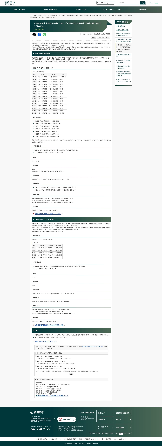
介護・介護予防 (61, 15)
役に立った (41, 358)
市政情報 (142, 9)
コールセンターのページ (103, 427)
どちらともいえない (52, 358)
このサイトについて (55, 439)
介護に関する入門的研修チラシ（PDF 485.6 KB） (49, 325)
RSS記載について (90, 439)
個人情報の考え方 (42, 439)
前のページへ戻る (96, 433)
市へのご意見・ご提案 (70, 439)
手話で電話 (66, 419)
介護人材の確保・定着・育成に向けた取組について (93, 15)
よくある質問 (120, 428)
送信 (71, 374)
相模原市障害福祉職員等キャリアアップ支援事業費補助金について (123, 73)
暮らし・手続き (19, 9)
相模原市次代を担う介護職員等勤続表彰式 (123, 61)
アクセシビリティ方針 (120, 439)
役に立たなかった (66, 358)
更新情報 (108, 439)
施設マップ (101, 413)
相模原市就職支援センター (45, 341)
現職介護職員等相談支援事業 (123, 55)
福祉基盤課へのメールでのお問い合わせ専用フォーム (53, 395)
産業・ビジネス (81, 9)
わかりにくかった (70, 363)
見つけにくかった (70, 368)
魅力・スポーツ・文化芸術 (112, 9)
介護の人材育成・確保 (72, 15)
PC (121, 433)
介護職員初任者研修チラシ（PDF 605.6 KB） (48, 214)
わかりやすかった (43, 363)
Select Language (103, 3)
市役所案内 (101, 419)
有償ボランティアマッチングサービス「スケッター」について (123, 81)
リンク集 (100, 439)
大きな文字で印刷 (102, 37)
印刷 (92, 37)
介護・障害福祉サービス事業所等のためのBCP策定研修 (123, 40)
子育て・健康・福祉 (50, 9)
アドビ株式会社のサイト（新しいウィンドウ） (93, 346)
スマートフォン (127, 433)
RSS (80, 439)
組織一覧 (118, 419)
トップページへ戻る (108, 433)
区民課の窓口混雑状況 (122, 413)
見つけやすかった (43, 368)
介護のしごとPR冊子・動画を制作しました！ (123, 67)
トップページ (41, 15)
